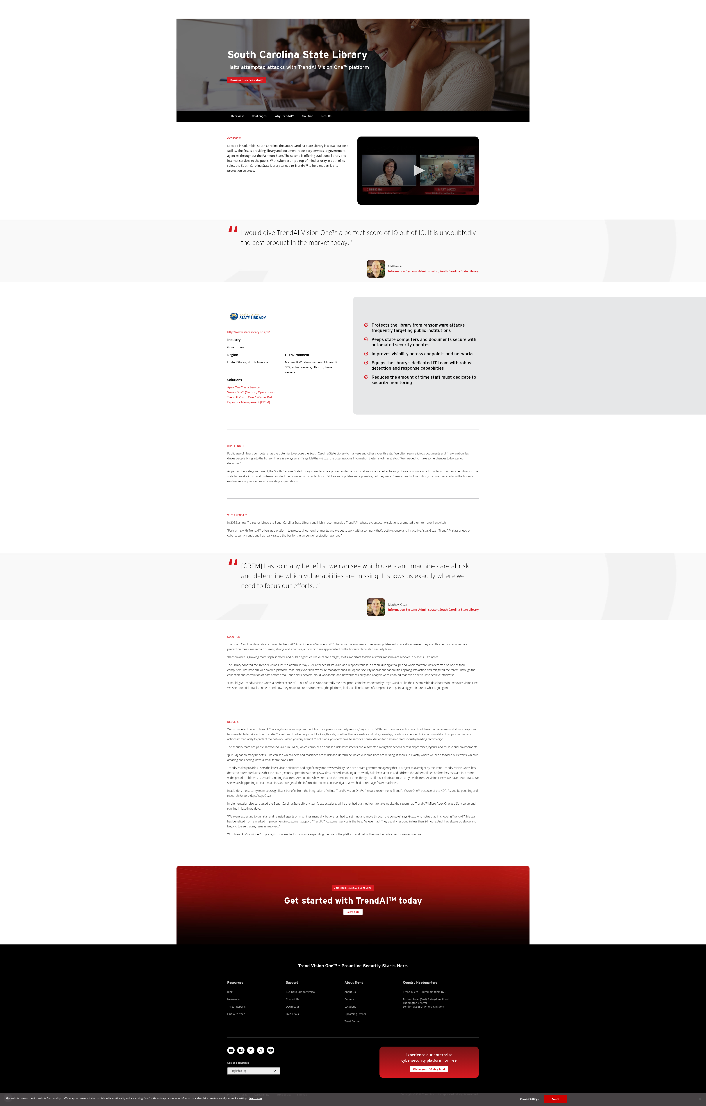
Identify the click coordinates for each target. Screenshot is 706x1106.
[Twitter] (250, 1050)
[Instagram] (260, 1050)
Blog (230, 992)
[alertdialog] (353, 1099)
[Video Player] (418, 171)
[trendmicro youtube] (270, 1050)
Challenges (259, 116)
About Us (350, 992)
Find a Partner (236, 1014)
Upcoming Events (355, 1014)
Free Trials (292, 1014)
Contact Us (292, 999)
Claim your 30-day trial (427, 1068)
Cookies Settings (529, 1099)
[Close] (700, 1099)
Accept (555, 1099)
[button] (418, 170)
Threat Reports (236, 1006)
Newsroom (233, 999)
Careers (349, 999)
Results (326, 116)
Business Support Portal (300, 992)
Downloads (292, 1006)
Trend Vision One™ (317, 965)
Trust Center (352, 1021)
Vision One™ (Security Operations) (250, 392)
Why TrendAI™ (284, 116)
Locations (350, 1006)
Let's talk (353, 911)
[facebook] (241, 1050)
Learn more (255, 1098)
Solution (307, 116)
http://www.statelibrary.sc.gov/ (248, 332)
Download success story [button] (246, 80)
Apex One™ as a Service (243, 387)
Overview (237, 116)
